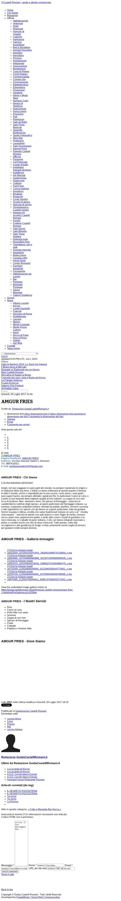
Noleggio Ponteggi (18, 285)
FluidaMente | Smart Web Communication (38, 897)
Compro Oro (19, 79)
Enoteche (18, 196)
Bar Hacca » (54, 809)
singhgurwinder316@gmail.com (26, 466)
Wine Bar (18, 138)
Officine (17, 156)
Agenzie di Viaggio (18, 32)
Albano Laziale (21, 303)
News (10, 300)
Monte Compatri (21, 324)
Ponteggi (17, 282)
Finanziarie (19, 90)
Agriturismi (18, 39)
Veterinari (18, 23)
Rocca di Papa (20, 335)
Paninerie (18, 159)
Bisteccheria (19, 255)
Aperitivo (17, 53)
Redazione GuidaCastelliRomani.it (30, 409)
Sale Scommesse (22, 146)
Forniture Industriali (18, 267)
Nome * (33, 865)
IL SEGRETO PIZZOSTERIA (22, 791)
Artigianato (18, 63)
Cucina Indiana (21, 188)
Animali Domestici (22, 50)
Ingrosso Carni (20, 100)
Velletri (16, 340)
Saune (16, 290)
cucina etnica (14, 718)
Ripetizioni (18, 119)
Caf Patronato (20, 162)
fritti (9, 726)
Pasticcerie (19, 180)
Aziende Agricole (22, 250)
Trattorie (17, 183)
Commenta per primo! (18, 424)
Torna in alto (7, 874)
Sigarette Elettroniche (19, 131)
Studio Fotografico (22, 135)
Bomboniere (19, 68)
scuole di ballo (20, 164)
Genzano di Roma (22, 314)
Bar (15, 279)
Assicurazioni (20, 66)
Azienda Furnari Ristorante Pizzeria (25, 779)
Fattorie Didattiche (22, 295)
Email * (69, 865)
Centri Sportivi (20, 199)
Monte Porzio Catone (20, 328)
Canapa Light (20, 258)
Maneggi (17, 292)
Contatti (11, 346)
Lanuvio (17, 319)
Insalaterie (18, 252)
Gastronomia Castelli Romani (30, 711)
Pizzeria (17, 58)
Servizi (10, 298)
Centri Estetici (20, 74)
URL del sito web (38, 868)
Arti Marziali (19, 175)
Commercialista (21, 76)
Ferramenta (19, 271)
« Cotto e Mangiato (38, 809)
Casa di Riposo (21, 71)
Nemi (16, 332)
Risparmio (12, 15)
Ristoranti (18, 29)
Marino (16, 322)
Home (10, 10)
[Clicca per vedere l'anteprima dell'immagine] (10, 455)
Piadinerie (18, 140)
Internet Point (20, 148)
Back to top (7, 889)
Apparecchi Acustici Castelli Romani (21, 215)
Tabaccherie (13, 348)
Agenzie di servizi (22, 204)
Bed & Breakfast (21, 47)
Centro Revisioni (22, 263)
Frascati (17, 311)
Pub (15, 116)
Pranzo (11, 724)
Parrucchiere (19, 111)
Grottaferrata (19, 316)
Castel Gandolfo (21, 308)
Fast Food (18, 186)
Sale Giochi (19, 228)
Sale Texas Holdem (19, 235)
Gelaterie (18, 92)
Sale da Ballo (20, 122)
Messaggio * (7, 865)
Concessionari (20, 82)
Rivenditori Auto (21, 242)
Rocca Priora (20, 338)
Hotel (16, 26)
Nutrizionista (19, 108)
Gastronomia (19, 178)
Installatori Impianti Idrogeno (22, 168)
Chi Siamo (12, 13)
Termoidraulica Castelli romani (21, 208)
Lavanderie (19, 143)
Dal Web (17, 343)
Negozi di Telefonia (18, 104)
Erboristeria (19, 87)
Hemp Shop (19, 260)
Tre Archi (11, 796)
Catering (17, 37)
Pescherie (18, 114)
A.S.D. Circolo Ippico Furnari (22, 774)
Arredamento (20, 60)
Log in (4, 356)
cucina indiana (14, 729)
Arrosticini (18, 191)
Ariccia (16, 306)
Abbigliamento (20, 21)
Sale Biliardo (20, 231)
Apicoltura (18, 55)
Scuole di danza (21, 202)
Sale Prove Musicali (19, 126)
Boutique (17, 194)
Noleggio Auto (20, 239)
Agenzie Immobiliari (18, 43)
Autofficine (18, 172)
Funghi (16, 220)
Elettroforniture (20, 84)
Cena (10, 721)
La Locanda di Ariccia (18, 769)
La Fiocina (12, 801)
